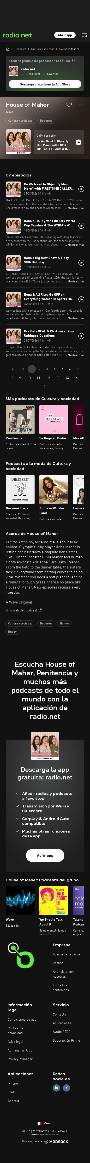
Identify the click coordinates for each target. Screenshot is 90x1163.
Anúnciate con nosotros (63, 974)
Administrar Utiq (20, 1050)
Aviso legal (15, 1042)
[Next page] (77, 378)
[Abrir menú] (84, 35)
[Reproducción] (78, 142)
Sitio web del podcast (21, 610)
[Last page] (45, 386)
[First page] (13, 369)
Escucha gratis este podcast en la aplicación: (42, 61)
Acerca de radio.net (67, 954)
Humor (64, 623)
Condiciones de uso (22, 1019)
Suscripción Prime (66, 1040)
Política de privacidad (15, 1031)
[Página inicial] (8, 49)
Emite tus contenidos (61, 988)
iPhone (13, 1083)
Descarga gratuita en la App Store (45, 84)
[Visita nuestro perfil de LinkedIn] (56, 1087)
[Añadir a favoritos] (69, 105)
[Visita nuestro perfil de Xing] (66, 1087)
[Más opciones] (81, 105)
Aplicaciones (62, 1023)
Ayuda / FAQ (62, 1032)
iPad (11, 1092)
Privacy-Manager (20, 1059)
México (47, 1123)
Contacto (59, 1014)
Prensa (58, 963)
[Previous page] (23, 369)
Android (13, 1101)
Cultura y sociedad (20, 120)
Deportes (46, 120)
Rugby (12, 632)
